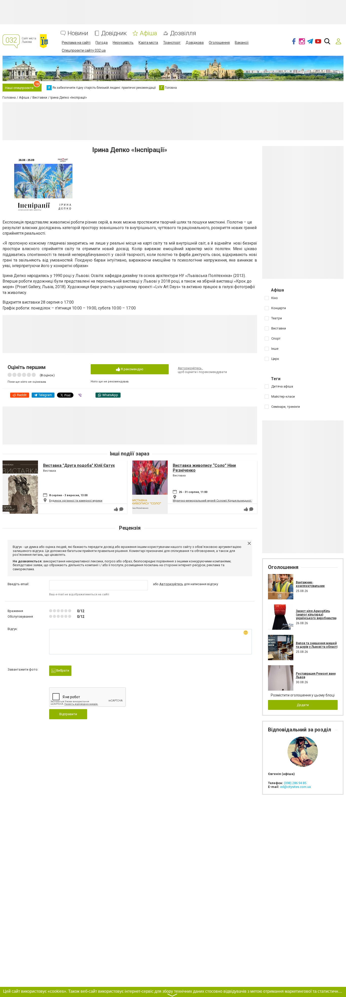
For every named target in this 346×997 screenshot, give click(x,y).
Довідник (114, 33)
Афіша (148, 33)
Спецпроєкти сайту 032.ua (84, 50)
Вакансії (241, 43)
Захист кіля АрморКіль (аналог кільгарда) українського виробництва (316, 614)
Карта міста (148, 43)
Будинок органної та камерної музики (75, 500)
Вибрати (62, 670)
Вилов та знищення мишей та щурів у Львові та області (316, 645)
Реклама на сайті (76, 43)
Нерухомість (123, 43)
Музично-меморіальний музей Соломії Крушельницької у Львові (218, 500)
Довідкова (195, 43)
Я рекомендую (131, 369)
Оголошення (219, 43)
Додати (303, 705)
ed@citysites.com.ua (295, 787)
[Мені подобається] (116, 509)
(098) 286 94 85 (295, 783)
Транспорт (172, 43)
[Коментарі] (121, 509)
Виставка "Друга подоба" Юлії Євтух (79, 465)
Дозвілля (183, 33)
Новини (78, 33)
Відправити (68, 714)
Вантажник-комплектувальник (310, 584)
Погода (101, 43)
